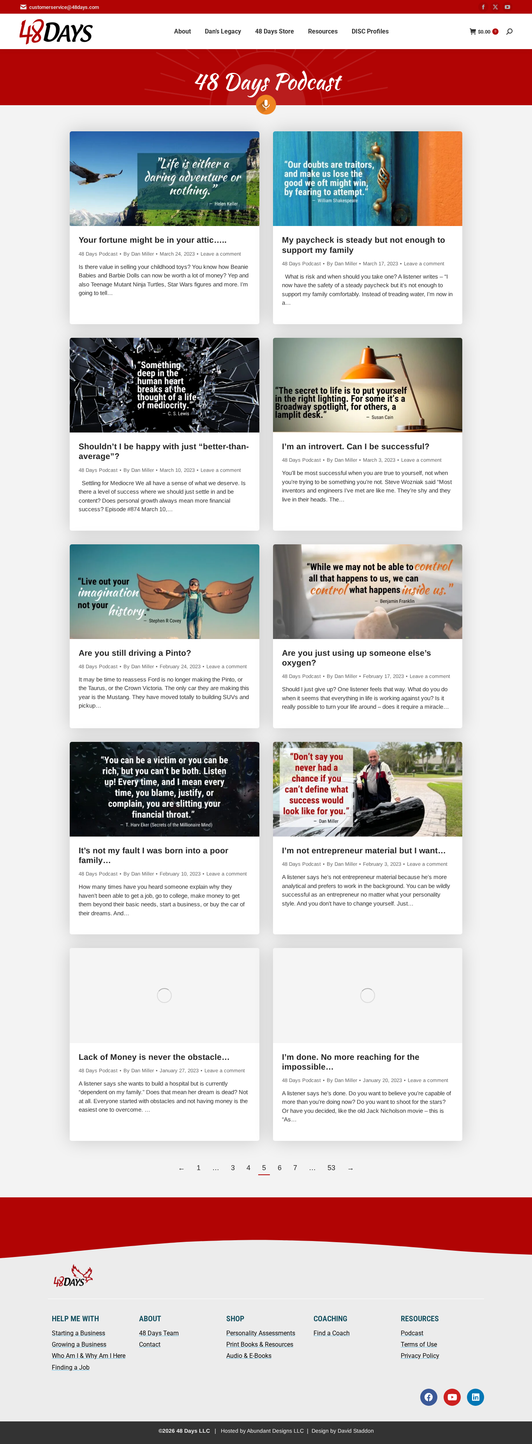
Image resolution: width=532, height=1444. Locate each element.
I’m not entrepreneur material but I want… (364, 850)
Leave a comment (221, 254)
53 (331, 1168)
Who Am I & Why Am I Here (88, 1355)
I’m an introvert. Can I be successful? (356, 446)
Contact (149, 1344)
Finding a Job (71, 1367)
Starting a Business (78, 1333)
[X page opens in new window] (495, 7)
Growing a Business (79, 1344)
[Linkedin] (475, 1397)
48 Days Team (159, 1333)
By (138, 254)
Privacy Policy (420, 1355)
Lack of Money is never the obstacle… (154, 1056)
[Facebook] (428, 1397)
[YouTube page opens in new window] (507, 7)
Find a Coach (332, 1333)
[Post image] (164, 178)
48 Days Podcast (98, 254)
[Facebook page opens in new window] (483, 7)
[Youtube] (452, 1397)
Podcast (412, 1333)
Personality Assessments (260, 1333)
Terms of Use (419, 1344)
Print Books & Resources (259, 1344)
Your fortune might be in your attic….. (153, 239)
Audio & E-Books (248, 1355)
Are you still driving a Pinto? (135, 652)
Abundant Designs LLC (275, 1431)
